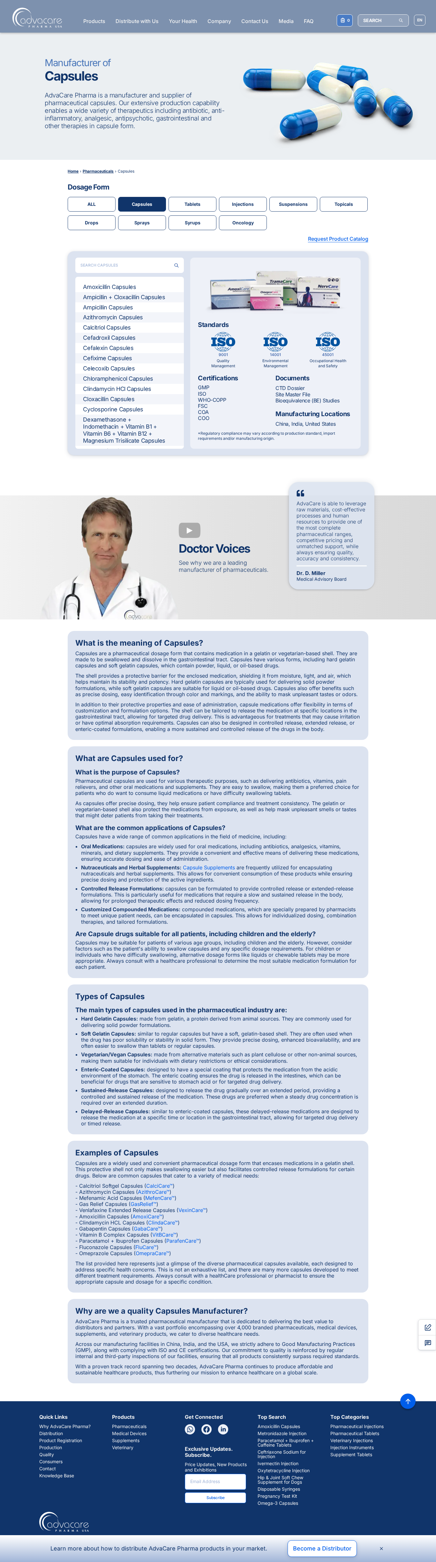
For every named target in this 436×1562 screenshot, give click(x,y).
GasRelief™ (143, 1204)
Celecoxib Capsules (109, 368)
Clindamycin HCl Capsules (117, 388)
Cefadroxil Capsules (109, 337)
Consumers (51, 1461)
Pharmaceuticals (129, 1426)
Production (50, 1447)
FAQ (308, 21)
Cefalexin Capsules (108, 348)
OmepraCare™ (152, 1253)
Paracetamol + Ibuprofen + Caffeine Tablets (286, 1442)
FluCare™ (146, 1247)
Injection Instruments (352, 1447)
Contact (47, 1468)
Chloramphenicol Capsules (118, 378)
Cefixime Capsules (107, 358)
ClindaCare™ (163, 1222)
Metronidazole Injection (282, 1433)
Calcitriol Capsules (107, 327)
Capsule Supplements (209, 867)
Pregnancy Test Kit (277, 1496)
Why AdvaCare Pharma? (65, 1426)
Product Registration (60, 1440)
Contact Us (254, 21)
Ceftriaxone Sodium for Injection (282, 1454)
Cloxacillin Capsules (108, 399)
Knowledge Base (56, 1475)
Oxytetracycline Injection (284, 1470)
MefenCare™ (160, 1198)
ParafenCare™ (182, 1241)
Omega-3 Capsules (278, 1503)
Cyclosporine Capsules (113, 409)
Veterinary (122, 1447)
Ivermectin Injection (278, 1463)
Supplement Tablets (351, 1454)
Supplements (125, 1440)
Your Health (183, 21)
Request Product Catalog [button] (338, 239)
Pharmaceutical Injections (357, 1426)
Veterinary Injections (351, 1440)
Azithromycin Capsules (113, 317)
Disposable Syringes (279, 1489)
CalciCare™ (159, 1186)
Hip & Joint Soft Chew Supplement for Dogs (280, 1479)
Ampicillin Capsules (108, 307)
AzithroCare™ (153, 1192)
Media (286, 21)
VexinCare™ (192, 1210)
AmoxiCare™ (147, 1216)
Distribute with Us (137, 21)
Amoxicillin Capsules (109, 287)
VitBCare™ (164, 1235)
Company (219, 21)
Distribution (51, 1433)
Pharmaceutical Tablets (354, 1433)
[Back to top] (408, 1401)
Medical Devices (129, 1433)
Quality (46, 1454)
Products (94, 21)
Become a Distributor (322, 1548)
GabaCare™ (147, 1228)
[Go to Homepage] (35, 18)
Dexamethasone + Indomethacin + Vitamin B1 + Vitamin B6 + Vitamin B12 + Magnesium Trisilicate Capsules (124, 430)
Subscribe (216, 1497)
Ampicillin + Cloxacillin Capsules (124, 297)
